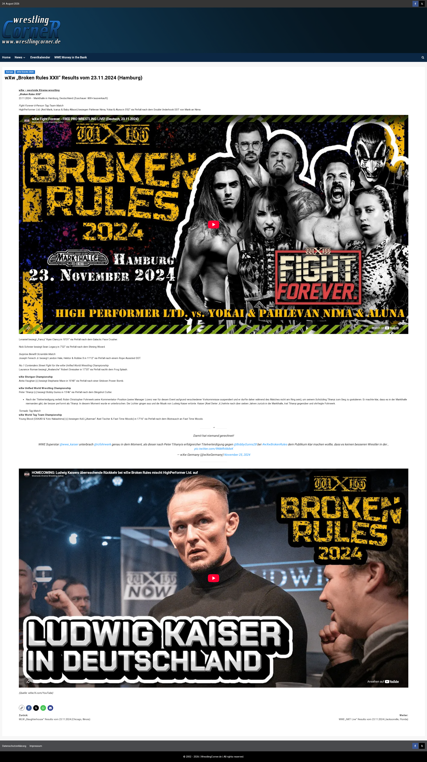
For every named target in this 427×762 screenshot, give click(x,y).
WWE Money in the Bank (70, 57)
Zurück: (54, 717)
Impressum (36, 746)
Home (6, 57)
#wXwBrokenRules (274, 444)
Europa (9, 71)
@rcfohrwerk (102, 444)
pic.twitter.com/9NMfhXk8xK (213, 449)
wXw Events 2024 (25, 71)
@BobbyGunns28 (245, 444)
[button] (423, 57)
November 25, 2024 (237, 455)
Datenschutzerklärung (14, 746)
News (18, 57)
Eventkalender (40, 57)
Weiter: (373, 717)
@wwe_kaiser (69, 444)
